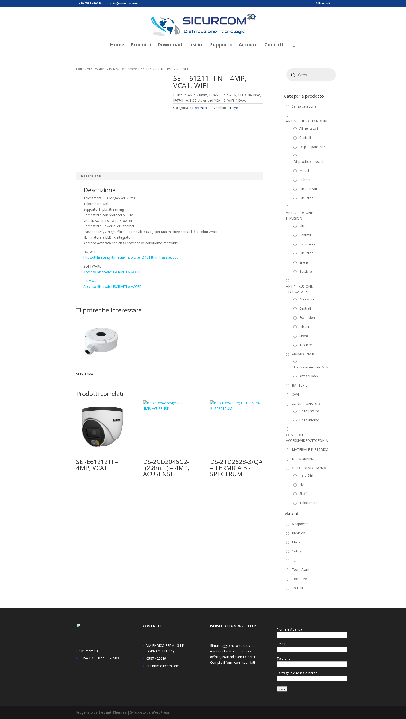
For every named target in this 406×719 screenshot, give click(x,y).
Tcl (294, 560)
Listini (196, 45)
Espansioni (307, 244)
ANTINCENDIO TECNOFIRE (307, 121)
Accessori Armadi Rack (310, 367)
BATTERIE (299, 385)
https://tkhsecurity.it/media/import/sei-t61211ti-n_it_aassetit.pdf (131, 257)
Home (117, 45)
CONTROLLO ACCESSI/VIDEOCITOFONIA (307, 438)
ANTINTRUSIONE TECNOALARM (299, 289)
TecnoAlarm (301, 569)
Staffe (303, 493)
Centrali (305, 137)
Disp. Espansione (312, 146)
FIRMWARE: (92, 281)
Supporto (221, 45)
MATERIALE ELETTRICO (310, 449)
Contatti (275, 45)
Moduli (304, 170)
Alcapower (300, 524)
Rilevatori (306, 198)
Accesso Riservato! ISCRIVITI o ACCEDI (113, 272)
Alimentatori (308, 128)
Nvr (302, 484)
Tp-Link (297, 588)
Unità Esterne (309, 411)
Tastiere (305, 271)
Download (169, 45)
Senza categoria (304, 106)
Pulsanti (305, 179)
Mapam (298, 542)
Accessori (306, 299)
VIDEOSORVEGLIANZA (102, 69)
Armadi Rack (308, 376)
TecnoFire (299, 578)
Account (248, 45)
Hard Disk (306, 475)
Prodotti (140, 45)
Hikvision (298, 533)
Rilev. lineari (308, 189)
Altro (303, 226)
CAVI (295, 394)
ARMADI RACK (303, 354)
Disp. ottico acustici (308, 161)
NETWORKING (303, 458)
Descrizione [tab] (91, 175)
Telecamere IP (130, 69)
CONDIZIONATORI (306, 403)
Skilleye (232, 107)
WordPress (161, 712)
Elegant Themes (112, 712)
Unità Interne (309, 420)
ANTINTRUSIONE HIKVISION (299, 215)
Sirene (304, 262)
